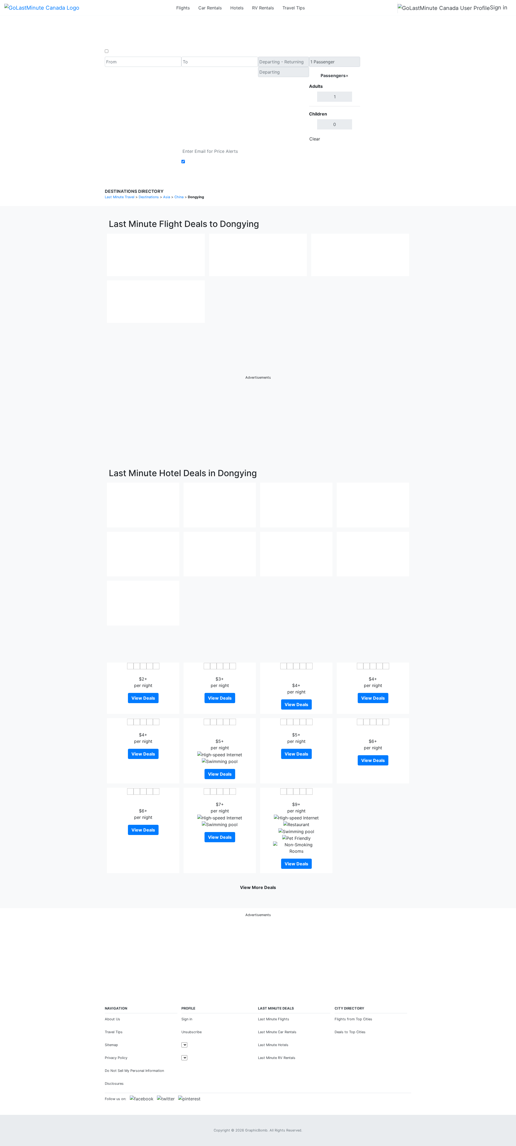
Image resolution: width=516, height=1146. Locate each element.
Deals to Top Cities (350, 1032)
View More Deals (258, 887)
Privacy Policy (116, 1058)
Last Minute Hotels (273, 1045)
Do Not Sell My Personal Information (134, 1071)
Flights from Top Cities (353, 1019)
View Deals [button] (143, 698)
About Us (112, 1019)
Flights (183, 7)
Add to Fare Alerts (205, 161)
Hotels (236, 7)
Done (351, 139)
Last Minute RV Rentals (276, 1058)
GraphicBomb (256, 1130)
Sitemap (111, 1045)
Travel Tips (293, 7)
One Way (119, 51)
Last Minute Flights (273, 1019)
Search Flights (386, 100)
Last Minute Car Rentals (277, 1032)
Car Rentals (210, 7)
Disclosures (114, 1084)
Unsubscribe (191, 1032)
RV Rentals (263, 7)
